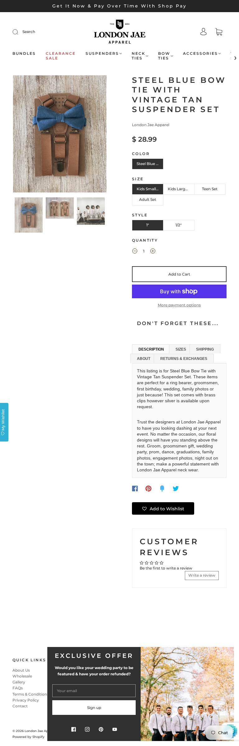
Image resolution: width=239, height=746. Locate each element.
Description (151, 349)
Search (28, 31)
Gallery (18, 682)
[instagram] (87, 729)
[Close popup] (227, 654)
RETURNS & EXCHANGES (183, 358)
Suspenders (102, 53)
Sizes (181, 349)
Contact (20, 706)
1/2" (179, 225)
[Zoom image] (60, 135)
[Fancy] (162, 488)
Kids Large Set (181, 188)
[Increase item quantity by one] (153, 252)
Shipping (205, 349)
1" (147, 225)
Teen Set (210, 188)
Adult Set (147, 199)
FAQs (17, 688)
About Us (21, 670)
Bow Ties (164, 55)
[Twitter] (176, 488)
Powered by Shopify (28, 737)
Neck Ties (138, 55)
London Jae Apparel (150, 124)
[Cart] (219, 32)
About (143, 358)
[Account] (203, 32)
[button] (22, 135)
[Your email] (94, 690)
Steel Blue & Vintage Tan (150, 163)
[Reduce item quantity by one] (135, 252)
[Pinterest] (148, 488)
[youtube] (114, 729)
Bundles (24, 53)
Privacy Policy (25, 700)
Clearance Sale (61, 55)
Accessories (200, 53)
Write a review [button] (201, 575)
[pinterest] (101, 729)
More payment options (179, 305)
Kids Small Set (150, 188)
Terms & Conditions (30, 694)
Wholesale (22, 676)
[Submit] (19, 32)
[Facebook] (135, 488)
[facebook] (73, 729)
